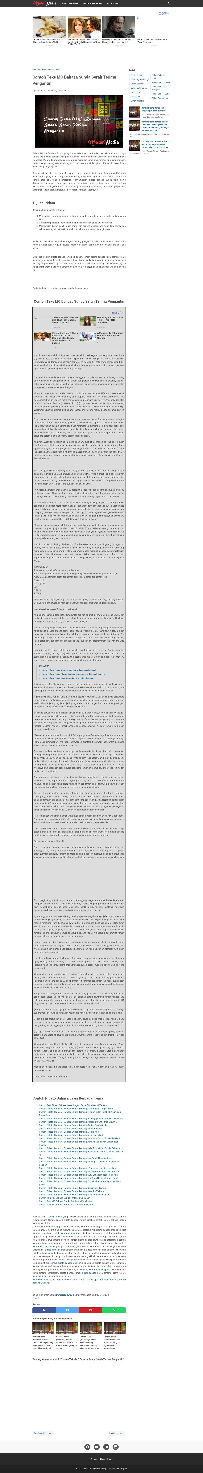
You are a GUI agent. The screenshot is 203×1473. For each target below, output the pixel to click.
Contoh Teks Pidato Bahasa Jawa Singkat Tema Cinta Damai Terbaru (73, 1105)
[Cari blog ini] (169, 3)
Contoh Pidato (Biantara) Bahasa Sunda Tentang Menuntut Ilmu (70, 1128)
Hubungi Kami (106, 1459)
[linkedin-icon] (116, 1447)
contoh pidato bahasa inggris (68, 1233)
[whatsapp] (114, 1310)
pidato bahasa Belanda (106, 1279)
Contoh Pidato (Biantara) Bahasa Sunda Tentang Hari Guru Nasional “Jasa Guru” (79, 1178)
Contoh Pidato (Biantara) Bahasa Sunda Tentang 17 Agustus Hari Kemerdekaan (78, 1168)
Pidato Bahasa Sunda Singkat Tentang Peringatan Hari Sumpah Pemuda (73, 674)
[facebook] (44, 1310)
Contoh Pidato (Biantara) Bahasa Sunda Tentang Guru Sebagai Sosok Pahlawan (78, 1174)
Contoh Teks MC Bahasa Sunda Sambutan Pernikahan (66, 1201)
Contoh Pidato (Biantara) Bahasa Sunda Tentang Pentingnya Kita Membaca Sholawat (81, 1118)
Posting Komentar (58, 90)
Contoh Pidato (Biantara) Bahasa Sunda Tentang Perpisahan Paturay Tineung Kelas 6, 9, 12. (156, 144)
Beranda (94, 1459)
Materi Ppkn (136, 92)
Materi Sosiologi (137, 101)
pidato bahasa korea (92, 1273)
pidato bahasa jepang (99, 1269)
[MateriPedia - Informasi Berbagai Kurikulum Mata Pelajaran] (44, 3)
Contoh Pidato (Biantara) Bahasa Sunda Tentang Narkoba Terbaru (71, 1191)
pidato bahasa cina (42, 1279)
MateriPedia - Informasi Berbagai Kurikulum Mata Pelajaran (105, 1469)
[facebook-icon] (87, 1447)
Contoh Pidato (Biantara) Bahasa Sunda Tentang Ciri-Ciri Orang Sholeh (74, 1125)
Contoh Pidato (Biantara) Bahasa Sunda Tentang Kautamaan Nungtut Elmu (76, 1108)
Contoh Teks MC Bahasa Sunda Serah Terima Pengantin (66, 1204)
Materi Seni (112, 3)
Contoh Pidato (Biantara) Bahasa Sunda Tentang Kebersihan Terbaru (72, 1188)
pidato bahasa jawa (42, 1246)
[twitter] (67, 1310)
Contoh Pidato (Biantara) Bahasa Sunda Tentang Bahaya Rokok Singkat (74, 1194)
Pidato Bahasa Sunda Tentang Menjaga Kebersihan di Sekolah (69, 670)
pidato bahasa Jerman (83, 1279)
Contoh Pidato (70, 3)
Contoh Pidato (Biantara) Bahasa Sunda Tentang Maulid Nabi (69, 1132)
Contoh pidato (55, 1216)
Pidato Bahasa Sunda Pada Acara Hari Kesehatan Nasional (67, 678)
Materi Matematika (139, 88)
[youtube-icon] (97, 1447)
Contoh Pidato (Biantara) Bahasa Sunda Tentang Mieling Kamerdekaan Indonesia (79, 1171)
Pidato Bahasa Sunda (161, 94)
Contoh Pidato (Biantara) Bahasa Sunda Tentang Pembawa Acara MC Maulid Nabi (79, 1138)
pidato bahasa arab (68, 1263)
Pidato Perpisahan (160, 98)
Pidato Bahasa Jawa (161, 82)
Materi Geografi (92, 3)
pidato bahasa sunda (55, 1249)
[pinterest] (90, 1310)
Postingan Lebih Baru (43, 1433)
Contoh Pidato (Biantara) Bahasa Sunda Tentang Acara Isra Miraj (71, 1135)
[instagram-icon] (106, 1447)
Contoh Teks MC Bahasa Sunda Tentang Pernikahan (65, 1198)
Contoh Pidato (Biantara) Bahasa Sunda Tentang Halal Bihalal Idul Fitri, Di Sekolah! (79, 1148)
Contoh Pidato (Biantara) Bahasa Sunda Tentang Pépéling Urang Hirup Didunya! (78, 1122)
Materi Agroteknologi (140, 79)
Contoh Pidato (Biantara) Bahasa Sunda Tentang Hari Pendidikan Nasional (75, 1158)
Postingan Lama (116, 1433)
